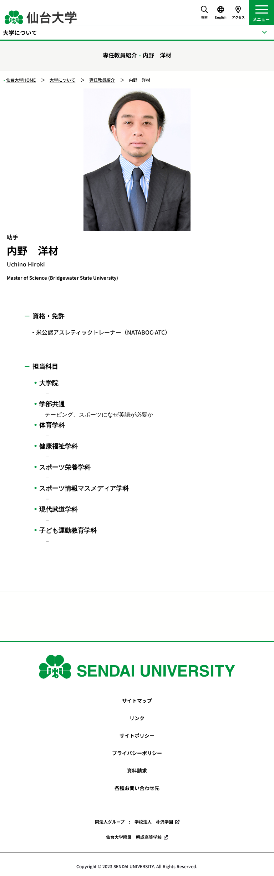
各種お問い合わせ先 (137, 787)
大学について (62, 80)
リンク (137, 718)
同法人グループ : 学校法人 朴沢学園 (134, 822)
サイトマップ (137, 700)
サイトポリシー (137, 735)
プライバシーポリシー (137, 753)
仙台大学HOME (21, 80)
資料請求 (137, 770)
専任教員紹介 (102, 80)
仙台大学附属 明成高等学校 (134, 837)
